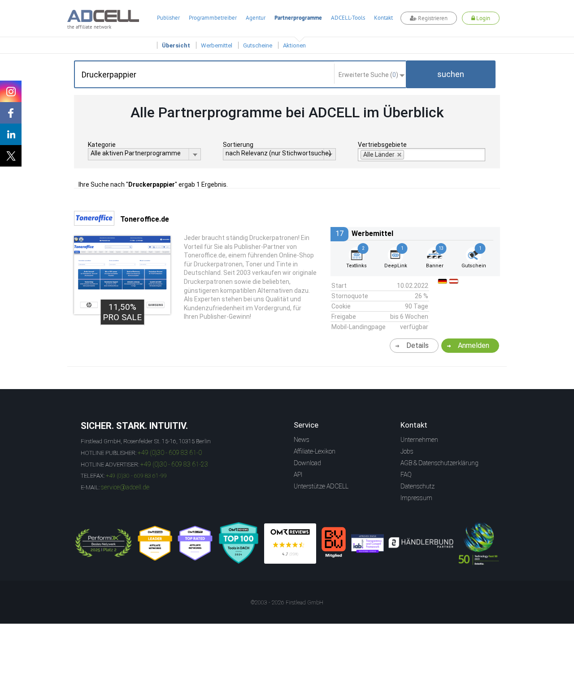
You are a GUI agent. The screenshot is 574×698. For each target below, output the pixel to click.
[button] (451, 74)
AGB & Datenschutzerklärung (439, 463)
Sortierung (238, 144)
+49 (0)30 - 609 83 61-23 (174, 464)
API (298, 474)
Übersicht (176, 45)
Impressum (416, 497)
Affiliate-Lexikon (314, 451)
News (301, 439)
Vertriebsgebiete (382, 144)
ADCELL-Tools (348, 17)
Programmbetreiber (213, 17)
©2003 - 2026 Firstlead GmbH (287, 603)
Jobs (406, 451)
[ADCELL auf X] (11, 156)
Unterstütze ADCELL (321, 486)
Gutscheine (257, 45)
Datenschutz (417, 486)
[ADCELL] (290, 543)
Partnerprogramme (298, 17)
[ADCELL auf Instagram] (11, 91)
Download (307, 463)
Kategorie (102, 144)
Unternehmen (419, 439)
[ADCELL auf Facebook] (11, 113)
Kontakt (383, 17)
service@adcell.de (125, 487)
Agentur (255, 17)
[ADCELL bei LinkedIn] (11, 134)
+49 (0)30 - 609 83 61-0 (170, 452)
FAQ (406, 474)
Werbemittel (216, 45)
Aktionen (294, 45)
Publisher (168, 17)
